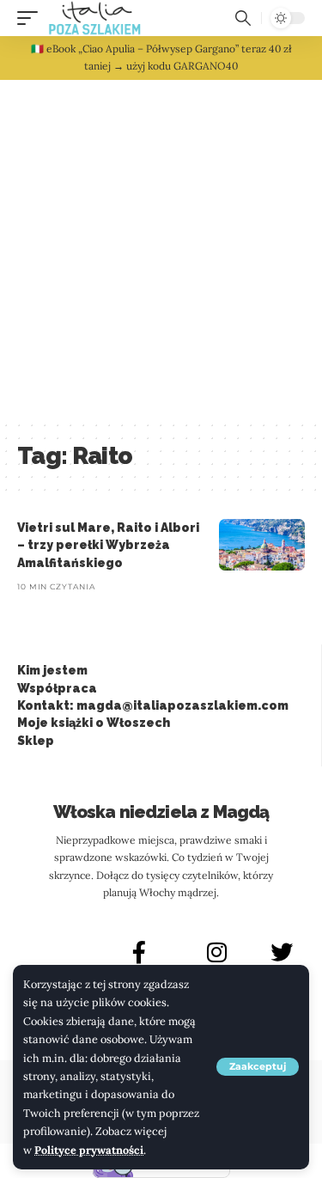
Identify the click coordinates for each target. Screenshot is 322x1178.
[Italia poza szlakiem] (94, 18)
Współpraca (57, 688)
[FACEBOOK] (139, 952)
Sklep (35, 741)
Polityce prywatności (88, 1150)
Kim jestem (52, 670)
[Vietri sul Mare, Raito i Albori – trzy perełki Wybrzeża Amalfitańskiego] (262, 545)
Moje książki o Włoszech (93, 722)
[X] (281, 952)
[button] (257, 1067)
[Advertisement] (161, 250)
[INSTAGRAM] (217, 952)
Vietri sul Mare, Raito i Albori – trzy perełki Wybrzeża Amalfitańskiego (108, 545)
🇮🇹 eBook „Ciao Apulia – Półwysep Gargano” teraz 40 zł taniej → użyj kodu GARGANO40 (161, 57)
